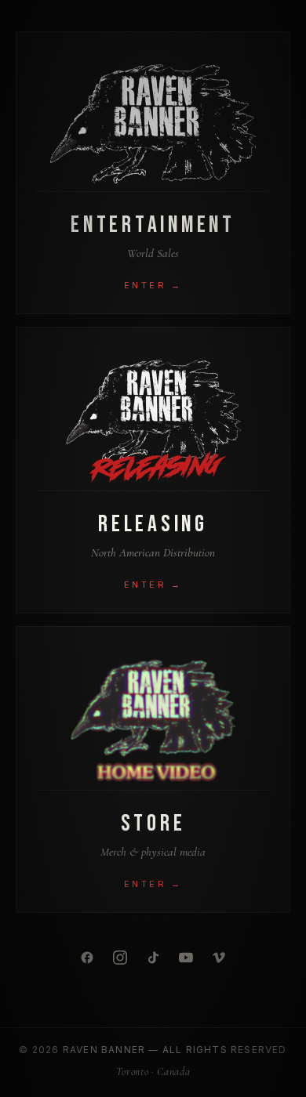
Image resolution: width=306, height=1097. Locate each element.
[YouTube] (186, 957)
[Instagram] (120, 957)
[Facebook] (87, 957)
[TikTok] (153, 957)
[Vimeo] (219, 957)
